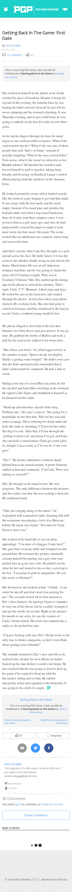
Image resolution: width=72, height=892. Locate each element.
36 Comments (14, 55)
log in (17, 804)
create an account (52, 804)
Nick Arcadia (13, 45)
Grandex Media (19, 879)
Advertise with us (54, 879)
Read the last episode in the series (18, 721)
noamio (12, 788)
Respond (55, 735)
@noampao (14, 783)
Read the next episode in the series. (53, 721)
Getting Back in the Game (36, 699)
